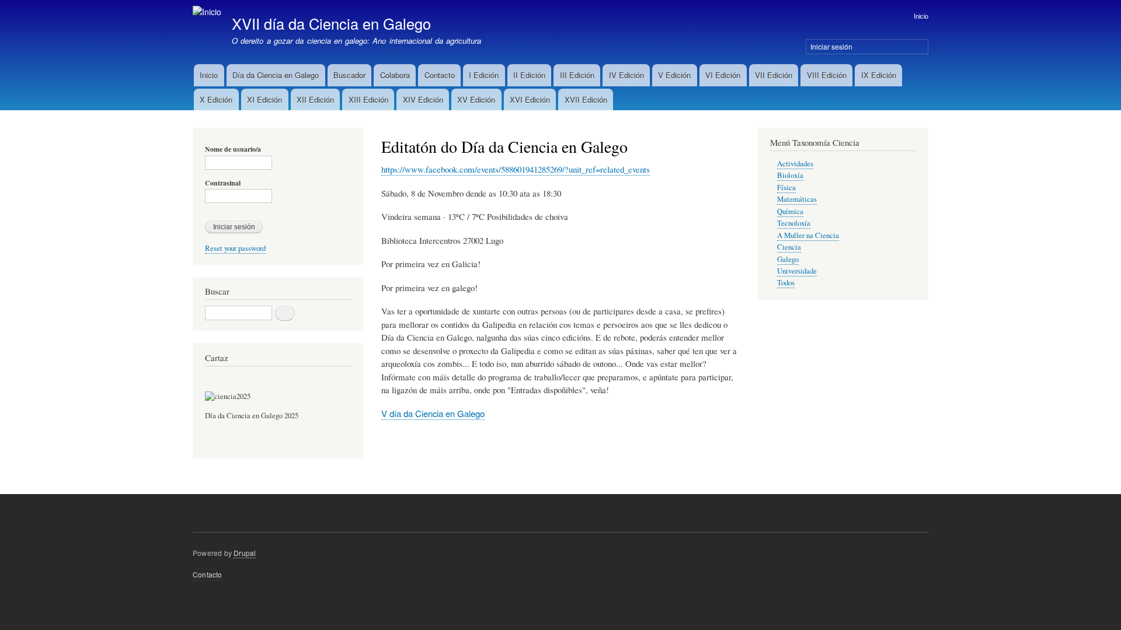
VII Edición (773, 74)
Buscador (349, 74)
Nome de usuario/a (233, 149)
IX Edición (878, 74)
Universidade (797, 271)
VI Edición (722, 74)
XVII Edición (586, 99)
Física (786, 187)
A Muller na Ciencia (808, 235)
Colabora (395, 74)
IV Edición (626, 74)
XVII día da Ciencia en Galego (331, 23)
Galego (788, 259)
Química (790, 211)
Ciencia (789, 247)
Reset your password (235, 248)
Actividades (795, 164)
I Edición (484, 74)
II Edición (529, 74)
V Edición (674, 74)
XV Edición (476, 99)
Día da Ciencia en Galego (275, 74)
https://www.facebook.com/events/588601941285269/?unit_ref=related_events (515, 169)
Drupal (245, 553)
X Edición (216, 99)
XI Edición (264, 99)
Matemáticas (797, 199)
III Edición (577, 74)
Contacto (439, 74)
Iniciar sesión (831, 46)
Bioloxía (790, 175)
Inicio (921, 15)
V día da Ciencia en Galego (433, 413)
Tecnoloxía (793, 223)
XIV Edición (423, 99)
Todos (786, 283)
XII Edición (315, 99)
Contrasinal (223, 183)
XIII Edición (368, 99)
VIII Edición (827, 74)
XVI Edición (530, 99)
